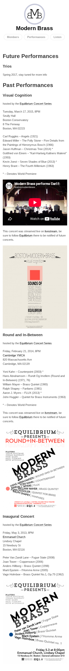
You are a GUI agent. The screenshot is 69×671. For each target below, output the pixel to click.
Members (13, 37)
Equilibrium (26, 235)
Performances (36, 37)
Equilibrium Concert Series (36, 103)
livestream (51, 231)
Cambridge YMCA (14, 355)
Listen (57, 37)
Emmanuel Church (14, 536)
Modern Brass (34, 14)
